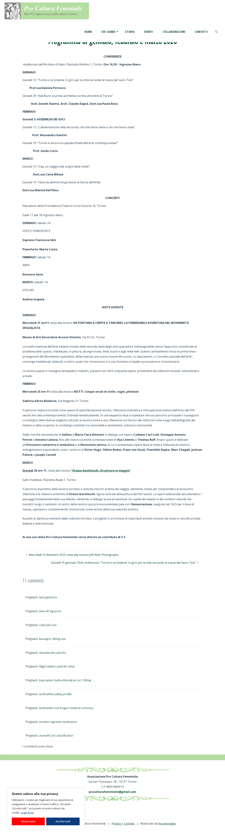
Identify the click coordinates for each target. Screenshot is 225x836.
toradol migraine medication (58, 722)
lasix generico (48, 597)
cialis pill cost (47, 625)
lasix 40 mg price (50, 611)
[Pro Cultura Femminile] (47, 10)
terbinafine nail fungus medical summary (66, 708)
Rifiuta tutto (28, 821)
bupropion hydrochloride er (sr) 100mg (65, 680)
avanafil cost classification (56, 735)
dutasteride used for (52, 653)
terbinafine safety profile (55, 694)
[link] (216, 31)
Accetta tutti (63, 821)
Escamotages (167, 823)
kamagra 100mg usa (52, 639)
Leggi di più (27, 812)
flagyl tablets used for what (57, 666)
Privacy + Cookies (123, 823)
